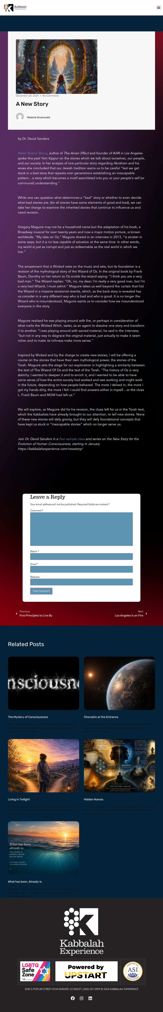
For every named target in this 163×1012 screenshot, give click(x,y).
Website (35, 577)
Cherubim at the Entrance (101, 717)
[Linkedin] (90, 998)
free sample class (72, 439)
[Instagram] (81, 998)
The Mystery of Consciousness (28, 717)
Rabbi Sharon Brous (32, 153)
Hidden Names (93, 799)
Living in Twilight (19, 799)
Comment (36, 510)
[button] (158, 7)
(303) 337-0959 (91, 989)
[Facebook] (73, 998)
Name (34, 551)
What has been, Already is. (25, 881)
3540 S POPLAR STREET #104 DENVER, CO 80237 (53, 989)
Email (34, 564)
